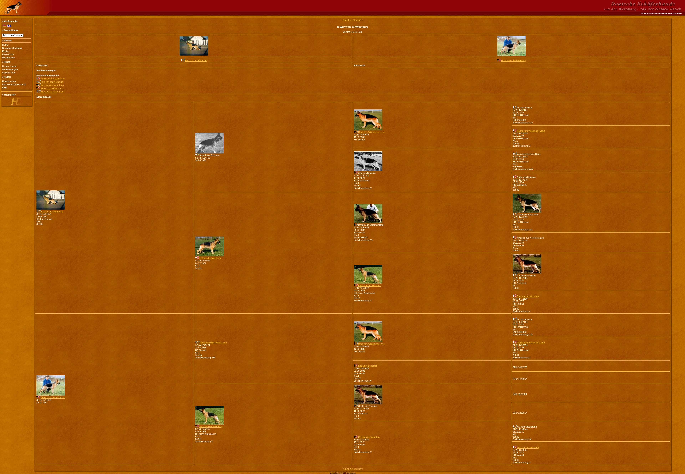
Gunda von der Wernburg (513, 60)
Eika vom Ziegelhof (367, 366)
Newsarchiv (8, 54)
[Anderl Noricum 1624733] (209, 152)
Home (5, 45)
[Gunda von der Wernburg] (511, 55)
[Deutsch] (4, 25)
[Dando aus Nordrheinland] (368, 222)
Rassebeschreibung (12, 48)
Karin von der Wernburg (369, 285)
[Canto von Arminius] (527, 273)
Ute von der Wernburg (210, 258)
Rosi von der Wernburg (528, 296)
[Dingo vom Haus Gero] (527, 212)
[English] (9, 25)
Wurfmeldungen (10, 69)
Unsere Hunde (9, 66)
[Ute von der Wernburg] (209, 255)
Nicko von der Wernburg (52, 91)
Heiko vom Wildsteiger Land (213, 342)
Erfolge (5, 51)
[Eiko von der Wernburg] (194, 55)
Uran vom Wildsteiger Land (371, 132)
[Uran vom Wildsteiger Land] (368, 129)
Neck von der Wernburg (52, 85)
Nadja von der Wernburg (53, 79)
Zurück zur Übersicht (353, 20)
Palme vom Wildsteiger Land (531, 131)
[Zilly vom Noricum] (368, 170)
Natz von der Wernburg (52, 82)
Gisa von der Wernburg (528, 447)
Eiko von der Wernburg (196, 60)
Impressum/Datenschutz (14, 84)
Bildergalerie (8, 57)
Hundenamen (9, 81)
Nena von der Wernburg (52, 88)
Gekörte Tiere (9, 72)
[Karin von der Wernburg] (368, 283)
